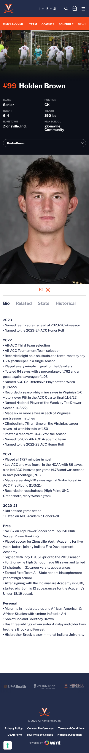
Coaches (47, 24)
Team (33, 24)
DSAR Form (15, 734)
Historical (66, 303)
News (82, 24)
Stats (43, 303)
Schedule (66, 24)
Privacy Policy (14, 728)
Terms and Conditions (71, 728)
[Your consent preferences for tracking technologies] (7, 745)
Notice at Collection (69, 734)
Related (24, 303)
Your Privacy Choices (40, 734)
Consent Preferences (40, 728)
